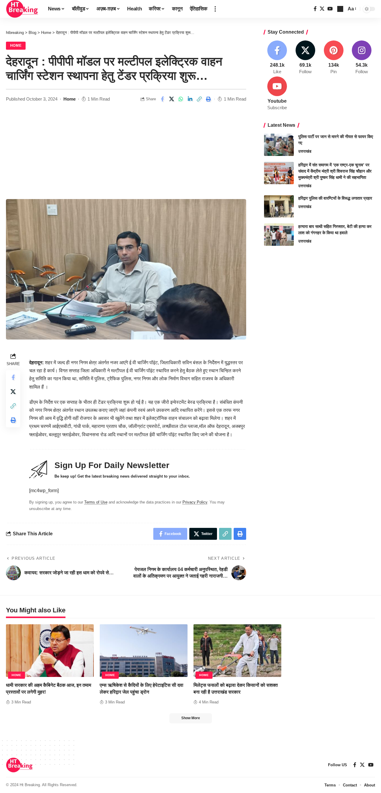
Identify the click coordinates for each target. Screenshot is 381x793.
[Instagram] (361, 57)
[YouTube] (330, 9)
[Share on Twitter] (171, 99)
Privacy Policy (194, 502)
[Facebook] (315, 9)
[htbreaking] (22, 9)
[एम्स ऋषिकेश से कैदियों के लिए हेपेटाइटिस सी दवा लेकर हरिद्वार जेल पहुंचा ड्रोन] (144, 650)
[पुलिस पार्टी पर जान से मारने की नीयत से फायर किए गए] (279, 145)
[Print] (208, 99)
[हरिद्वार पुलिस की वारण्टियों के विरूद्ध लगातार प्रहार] (279, 206)
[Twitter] (322, 9)
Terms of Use (95, 502)
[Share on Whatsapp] (181, 99)
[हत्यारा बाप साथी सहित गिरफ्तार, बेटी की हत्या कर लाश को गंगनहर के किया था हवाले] (279, 234)
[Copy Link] (199, 99)
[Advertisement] (126, 154)
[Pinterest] (333, 57)
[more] (215, 9)
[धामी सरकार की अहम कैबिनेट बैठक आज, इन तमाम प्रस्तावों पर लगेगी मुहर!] (50, 650)
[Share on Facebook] (162, 99)
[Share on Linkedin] (190, 99)
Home (16, 45)
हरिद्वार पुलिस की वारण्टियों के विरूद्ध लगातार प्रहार (335, 198)
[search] (340, 9)
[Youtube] (277, 93)
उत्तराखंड (304, 151)
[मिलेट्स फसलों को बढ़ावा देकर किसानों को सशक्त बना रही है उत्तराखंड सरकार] (237, 650)
